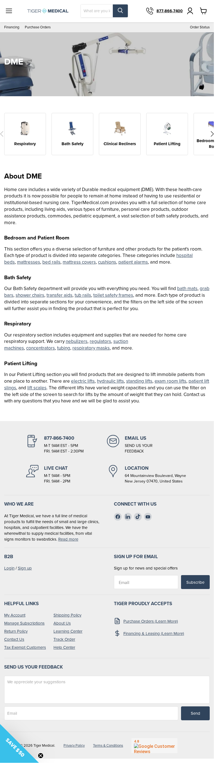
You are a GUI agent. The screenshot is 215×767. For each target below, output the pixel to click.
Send (195, 713)
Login (9, 568)
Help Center (64, 647)
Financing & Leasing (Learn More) (153, 633)
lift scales (37, 387)
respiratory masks (91, 348)
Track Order (64, 639)
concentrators (40, 348)
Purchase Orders (38, 27)
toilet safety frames (113, 295)
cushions (107, 262)
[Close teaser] (40, 755)
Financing (11, 27)
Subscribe (195, 582)
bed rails (51, 262)
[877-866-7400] (66, 444)
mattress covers (79, 262)
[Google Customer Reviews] (154, 745)
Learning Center (67, 631)
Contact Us (14, 639)
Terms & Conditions (108, 745)
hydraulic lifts (110, 381)
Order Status (200, 27)
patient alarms (133, 262)
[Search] (120, 10)
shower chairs (30, 295)
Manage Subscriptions (24, 623)
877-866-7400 (170, 11)
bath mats (187, 288)
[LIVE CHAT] (66, 474)
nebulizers (76, 341)
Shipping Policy (67, 615)
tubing (63, 348)
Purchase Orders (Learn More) (150, 621)
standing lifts (139, 381)
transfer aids (59, 295)
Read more (68, 539)
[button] (212, 134)
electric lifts (83, 381)
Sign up (25, 568)
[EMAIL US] (147, 444)
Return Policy (16, 631)
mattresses (28, 262)
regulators (100, 341)
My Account (14, 615)
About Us (62, 623)
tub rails (83, 295)
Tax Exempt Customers (25, 647)
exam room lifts (170, 381)
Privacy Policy (74, 745)
